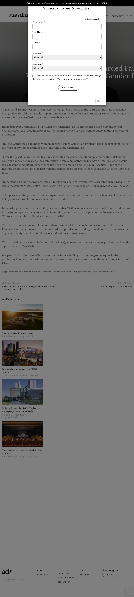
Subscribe (68, 88)
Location (38, 63)
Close (99, 101)
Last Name (37, 32)
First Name (39, 22)
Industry (37, 53)
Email (36, 42)
